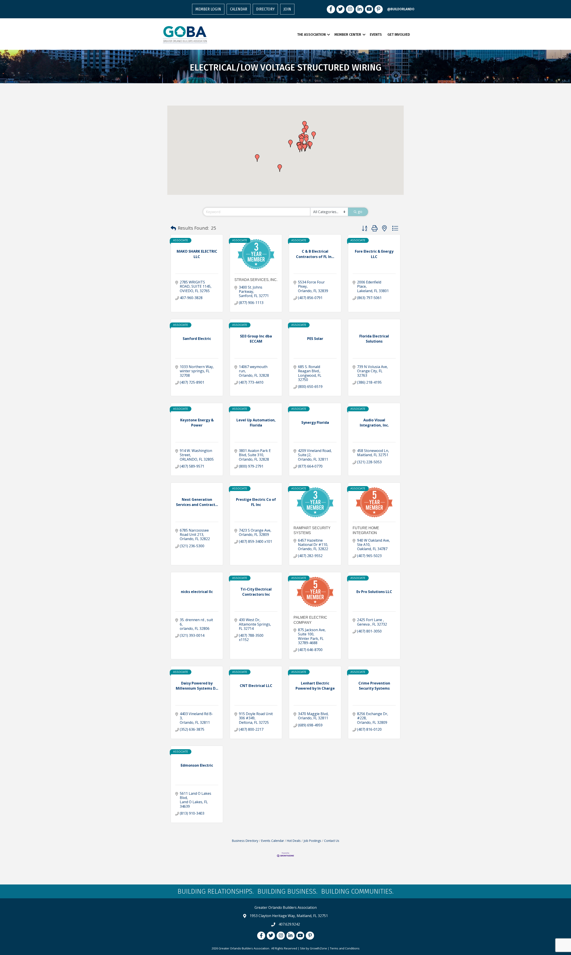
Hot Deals (294, 840)
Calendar (238, 9)
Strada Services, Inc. (255, 280)
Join (287, 9)
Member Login (208, 9)
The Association (311, 34)
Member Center (347, 34)
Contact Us (331, 840)
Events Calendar (272, 840)
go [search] (360, 211)
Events (376, 34)
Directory (265, 9)
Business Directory (245, 840)
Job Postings (312, 840)
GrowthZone (318, 948)
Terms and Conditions (345, 948)
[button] (304, 131)
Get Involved (398, 34)
